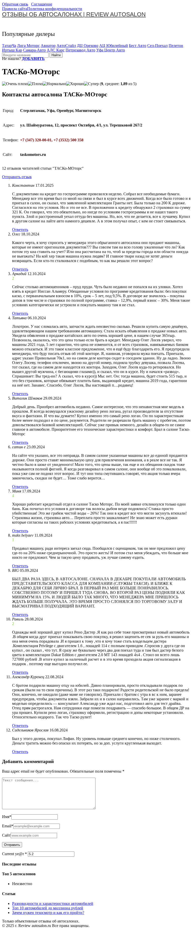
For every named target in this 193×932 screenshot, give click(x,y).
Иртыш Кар (12, 50)
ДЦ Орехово (87, 45)
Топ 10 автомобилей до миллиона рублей (47, 908)
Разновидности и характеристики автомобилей (52, 903)
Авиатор (48, 45)
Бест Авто (137, 45)
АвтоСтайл (66, 45)
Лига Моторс (28, 45)
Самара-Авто (34, 50)
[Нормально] (54, 84)
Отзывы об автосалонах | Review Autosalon (74, 14)
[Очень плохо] (15, 84)
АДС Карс (56, 50)
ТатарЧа (9, 45)
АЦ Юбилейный (113, 45)
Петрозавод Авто (80, 50)
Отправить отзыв (17, 177)
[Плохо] (35, 84)
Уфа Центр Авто (110, 50)
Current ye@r (14, 854)
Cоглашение (41, 4)
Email (7, 826)
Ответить (20, 229)
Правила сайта (14, 9)
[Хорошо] (75, 84)
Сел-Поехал (157, 45)
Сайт (6, 835)
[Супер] (91, 84)
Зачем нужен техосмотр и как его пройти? (48, 912)
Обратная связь (15, 4)
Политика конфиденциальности (54, 9)
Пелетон (176, 45)
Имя (6, 817)
